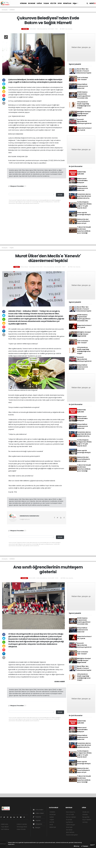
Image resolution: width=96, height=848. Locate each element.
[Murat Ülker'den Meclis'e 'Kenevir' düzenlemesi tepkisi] (33, 289)
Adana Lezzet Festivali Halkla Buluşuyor (82, 180)
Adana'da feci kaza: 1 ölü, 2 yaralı (84, 129)
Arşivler (38, 820)
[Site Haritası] (21, 817)
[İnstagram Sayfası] (8, 817)
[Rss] (18, 817)
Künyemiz (38, 824)
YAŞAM (46, 3)
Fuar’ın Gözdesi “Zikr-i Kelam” (82, 78)
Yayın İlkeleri (5, 827)
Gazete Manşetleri (72, 835)
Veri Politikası (5, 829)
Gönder (60, 195)
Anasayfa (5, 10)
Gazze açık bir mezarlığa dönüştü (84, 213)
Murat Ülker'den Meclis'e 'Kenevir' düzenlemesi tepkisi (84, 71)
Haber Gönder (21, 829)
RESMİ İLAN (67, 3)
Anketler (85, 814)
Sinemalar (69, 827)
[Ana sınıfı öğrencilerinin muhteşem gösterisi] (33, 606)
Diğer (75, 3)
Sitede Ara (85, 812)
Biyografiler (86, 817)
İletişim (37, 828)
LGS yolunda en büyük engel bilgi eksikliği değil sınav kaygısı (84, 105)
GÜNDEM (23, 3)
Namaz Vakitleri (71, 817)
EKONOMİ (31, 3)
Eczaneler (69, 820)
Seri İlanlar (69, 830)
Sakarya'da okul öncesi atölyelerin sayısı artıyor (83, 221)
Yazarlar (38, 817)
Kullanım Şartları (22, 824)
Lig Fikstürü (69, 822)
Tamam (85, 846)
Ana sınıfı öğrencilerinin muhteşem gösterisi (84, 121)
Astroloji (84, 822)
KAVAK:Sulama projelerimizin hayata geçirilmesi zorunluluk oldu (83, 95)
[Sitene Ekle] (25, 817)
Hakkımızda (4, 824)
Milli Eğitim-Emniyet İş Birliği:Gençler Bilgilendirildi (84, 113)
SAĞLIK (39, 3)
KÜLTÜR (53, 3)
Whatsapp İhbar (22, 827)
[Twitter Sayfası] (5, 817)
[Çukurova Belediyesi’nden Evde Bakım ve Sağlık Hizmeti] (33, 54)
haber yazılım (4, 846)
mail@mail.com (25, 519)
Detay (77, 846)
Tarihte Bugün (70, 825)
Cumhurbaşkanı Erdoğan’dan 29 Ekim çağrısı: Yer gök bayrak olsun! (84, 205)
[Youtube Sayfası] (11, 817)
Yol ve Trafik (70, 814)
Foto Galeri (39, 810)
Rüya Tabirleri (86, 820)
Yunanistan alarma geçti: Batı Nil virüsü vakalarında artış (84, 196)
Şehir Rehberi (70, 832)
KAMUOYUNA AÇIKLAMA (81, 173)
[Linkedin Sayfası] (15, 817)
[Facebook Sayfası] (2, 817)
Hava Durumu (70, 812)
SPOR (60, 3)
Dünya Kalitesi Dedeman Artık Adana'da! (82, 86)
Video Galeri (39, 813)
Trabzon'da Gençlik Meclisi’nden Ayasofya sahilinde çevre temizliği (84, 230)
